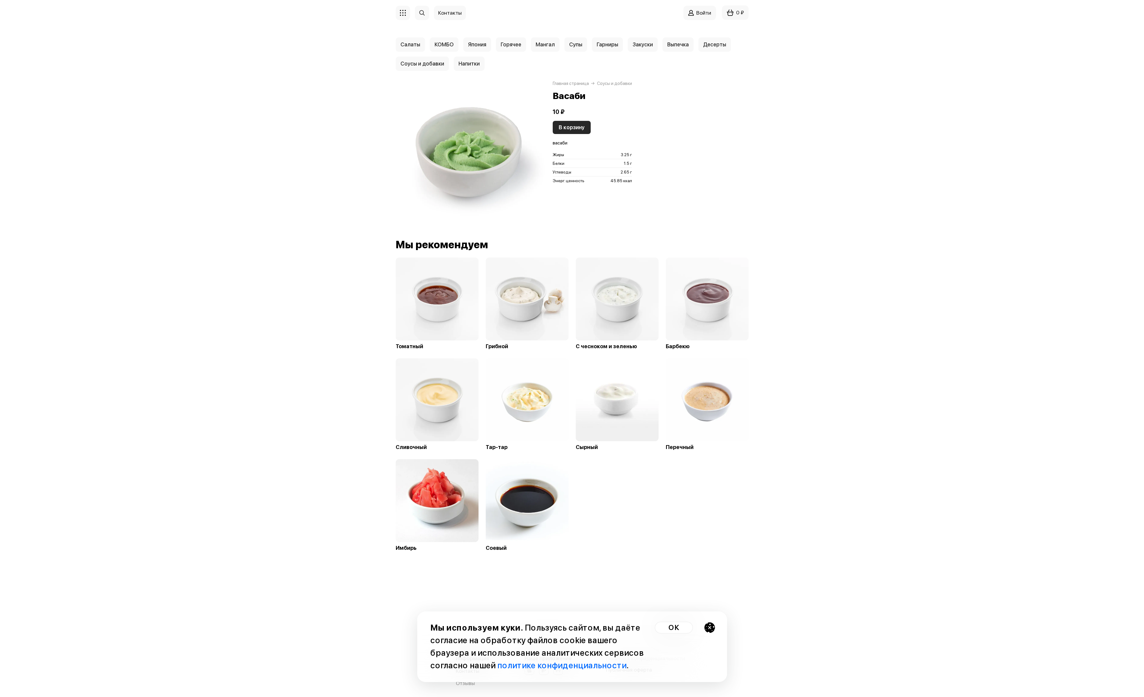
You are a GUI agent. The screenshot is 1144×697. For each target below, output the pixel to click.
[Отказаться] (710, 627)
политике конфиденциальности (562, 665)
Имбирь (406, 548)
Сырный (587, 447)
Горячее (511, 44)
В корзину (572, 127)
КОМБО (444, 44)
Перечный (680, 447)
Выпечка (678, 44)
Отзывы (465, 683)
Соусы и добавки (422, 63)
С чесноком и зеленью (606, 346)
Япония (477, 44)
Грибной (497, 346)
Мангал (545, 44)
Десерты (714, 44)
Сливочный (411, 447)
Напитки (469, 63)
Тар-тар (497, 447)
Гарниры (607, 44)
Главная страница (571, 83)
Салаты (410, 44)
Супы (575, 44)
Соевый (496, 548)
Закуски (643, 44)
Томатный (409, 346)
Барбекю (678, 346)
